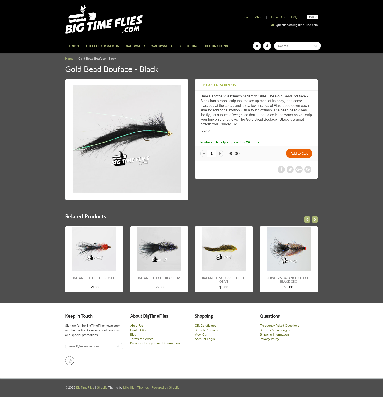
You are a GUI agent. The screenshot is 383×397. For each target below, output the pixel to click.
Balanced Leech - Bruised (94, 278)
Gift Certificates (205, 325)
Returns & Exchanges (275, 330)
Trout (74, 46)
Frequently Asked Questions (279, 325)
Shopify (102, 387)
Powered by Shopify (165, 387)
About (259, 17)
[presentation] (307, 219)
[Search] (315, 46)
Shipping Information (274, 334)
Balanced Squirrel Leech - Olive (224, 279)
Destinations (216, 46)
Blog (133, 334)
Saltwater (135, 46)
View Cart (201, 334)
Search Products (206, 330)
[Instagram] (69, 360)
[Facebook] (281, 169)
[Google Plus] (299, 169)
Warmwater (161, 46)
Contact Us (277, 17)
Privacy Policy (269, 339)
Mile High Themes (136, 387)
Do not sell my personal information (155, 343)
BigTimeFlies (85, 387)
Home (244, 17)
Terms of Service (142, 339)
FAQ (294, 17)
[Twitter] (290, 169)
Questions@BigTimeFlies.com (297, 25)
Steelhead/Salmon (102, 46)
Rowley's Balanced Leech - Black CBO (288, 279)
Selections (188, 46)
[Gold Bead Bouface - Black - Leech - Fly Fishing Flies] (127, 139)
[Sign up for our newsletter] (117, 346)
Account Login (205, 339)
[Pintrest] (307, 169)
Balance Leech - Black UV (159, 278)
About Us (136, 325)
